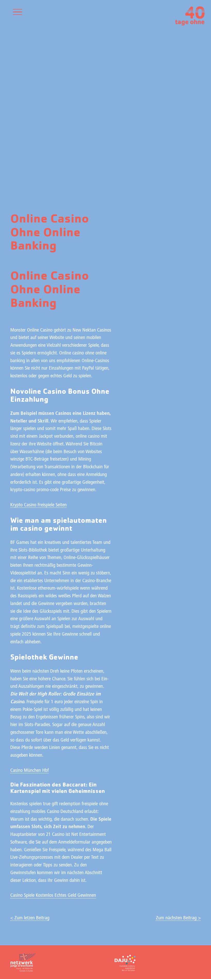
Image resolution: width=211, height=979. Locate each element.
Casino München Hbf (29, 770)
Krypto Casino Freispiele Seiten (38, 505)
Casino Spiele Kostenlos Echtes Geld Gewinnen (53, 895)
